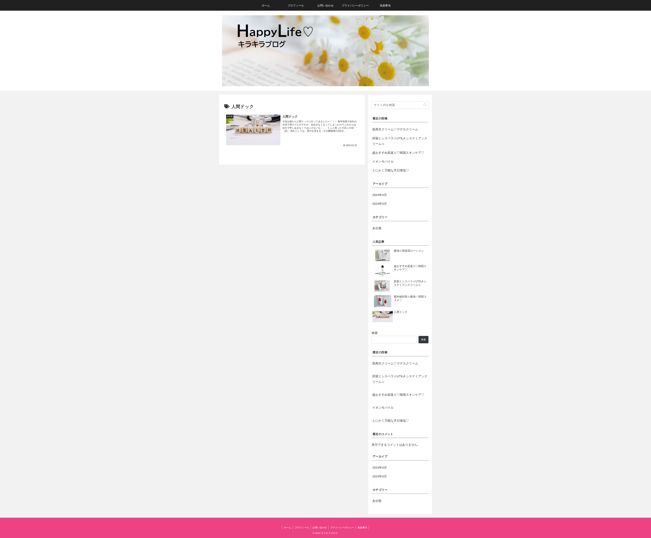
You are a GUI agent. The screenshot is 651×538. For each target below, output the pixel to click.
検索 (375, 333)
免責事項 (362, 527)
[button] (425, 105)
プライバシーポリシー (342, 527)
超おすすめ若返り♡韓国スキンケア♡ (398, 152)
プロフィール (302, 527)
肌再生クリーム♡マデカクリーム (395, 129)
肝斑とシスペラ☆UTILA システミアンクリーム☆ (399, 141)
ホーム (287, 527)
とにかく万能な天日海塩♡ (390, 170)
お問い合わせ (319, 527)
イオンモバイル (383, 161)
